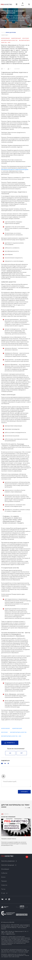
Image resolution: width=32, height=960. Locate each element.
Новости (4, 885)
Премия (4, 881)
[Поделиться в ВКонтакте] (4, 763)
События (4, 873)
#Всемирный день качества (9, 40)
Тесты (3, 889)
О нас (3, 893)
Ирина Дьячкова (11, 32)
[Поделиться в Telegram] (7, 763)
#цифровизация (16, 38)
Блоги (3, 877)
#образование (5, 38)
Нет (22, 753)
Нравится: (11, 742)
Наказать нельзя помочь (8, 838)
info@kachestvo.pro (10, 934)
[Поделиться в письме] (2, 763)
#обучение (25, 38)
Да (10, 753)
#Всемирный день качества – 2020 (11, 736)
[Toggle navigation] (16, 4)
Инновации (5, 869)
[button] (29, 809)
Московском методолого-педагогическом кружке (14, 169)
